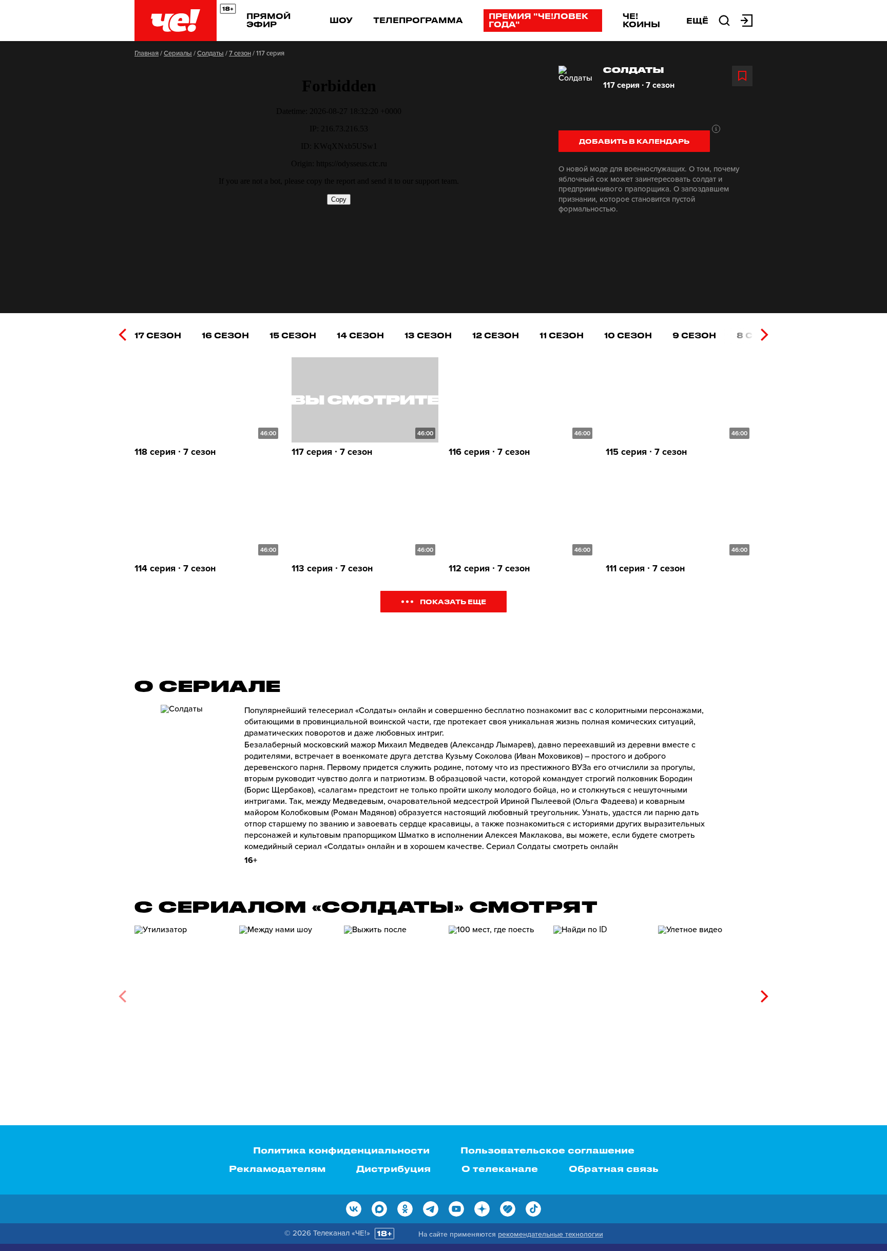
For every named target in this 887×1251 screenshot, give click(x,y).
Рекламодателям (277, 1168)
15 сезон (292, 335)
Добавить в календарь (634, 141)
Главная (146, 53)
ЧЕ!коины (641, 20)
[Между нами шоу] (286, 993)
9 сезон (694, 335)
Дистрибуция (393, 1168)
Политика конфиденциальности (341, 1150)
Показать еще (453, 601)
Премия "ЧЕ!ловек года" (538, 20)
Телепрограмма (418, 20)
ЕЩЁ (697, 20)
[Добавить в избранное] (742, 76)
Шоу (341, 20)
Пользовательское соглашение (547, 1150)
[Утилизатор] (181, 993)
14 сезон (360, 335)
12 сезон (495, 335)
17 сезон (157, 335)
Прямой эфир (268, 20)
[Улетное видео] (705, 993)
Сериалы (178, 53)
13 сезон (428, 335)
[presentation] (122, 335)
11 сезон (561, 335)
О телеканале (499, 1168)
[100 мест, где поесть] (496, 993)
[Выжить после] (391, 993)
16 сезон (225, 335)
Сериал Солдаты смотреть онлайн (552, 846)
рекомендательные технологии (550, 1234)
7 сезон (240, 53)
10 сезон (628, 335)
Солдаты (210, 53)
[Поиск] (724, 19)
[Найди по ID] (600, 993)
